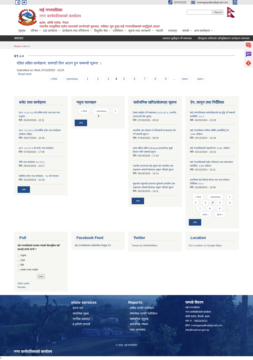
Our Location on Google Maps (205, 245)
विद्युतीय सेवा (101, 30)
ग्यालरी (159, 30)
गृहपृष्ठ (21, 30)
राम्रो (22, 260)
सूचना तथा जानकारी (139, 30)
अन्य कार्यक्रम (202, 30)
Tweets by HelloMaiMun (145, 245)
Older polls (23, 283)
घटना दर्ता (78, 308)
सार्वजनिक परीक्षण (139, 324)
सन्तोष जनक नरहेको (29, 269)
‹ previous (72, 78)
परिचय (34, 30)
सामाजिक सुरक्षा (81, 313)
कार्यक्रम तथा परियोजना (75, 30)
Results (22, 287)
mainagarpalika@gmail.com (206, 325)
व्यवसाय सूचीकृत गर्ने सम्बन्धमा (170, 38)
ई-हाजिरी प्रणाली (81, 324)
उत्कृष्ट (23, 255)
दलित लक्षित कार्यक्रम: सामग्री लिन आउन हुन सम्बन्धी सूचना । (59, 63)
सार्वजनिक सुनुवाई (139, 319)
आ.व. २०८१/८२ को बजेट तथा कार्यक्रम (36, 148)
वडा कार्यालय (50, 30)
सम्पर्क (185, 30)
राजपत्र (172, 30)
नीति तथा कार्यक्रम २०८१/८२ (32, 162)
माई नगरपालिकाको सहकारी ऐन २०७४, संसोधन (210, 148)
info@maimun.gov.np (197, 329)
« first (53, 78)
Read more (25, 74)
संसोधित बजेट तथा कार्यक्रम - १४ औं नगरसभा (39, 176)
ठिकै (22, 264)
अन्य (24, 189)
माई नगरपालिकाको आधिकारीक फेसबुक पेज (93, 245)
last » (200, 78)
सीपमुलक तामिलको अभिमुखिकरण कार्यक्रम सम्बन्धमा (217, 38)
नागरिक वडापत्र (81, 319)
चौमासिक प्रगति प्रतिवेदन (143, 313)
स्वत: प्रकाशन (137, 329)
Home (17, 46)
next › (185, 78)
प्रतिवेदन (118, 30)
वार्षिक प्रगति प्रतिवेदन (142, 308)
